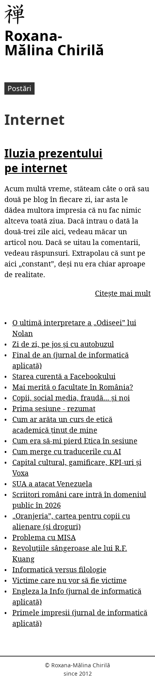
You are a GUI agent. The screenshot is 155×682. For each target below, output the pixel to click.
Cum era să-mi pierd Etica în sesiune (75, 440)
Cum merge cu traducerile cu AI (66, 451)
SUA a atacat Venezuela (52, 483)
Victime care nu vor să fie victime (69, 580)
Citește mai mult (123, 293)
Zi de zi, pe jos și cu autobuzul (63, 344)
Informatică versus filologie (59, 569)
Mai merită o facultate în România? (72, 387)
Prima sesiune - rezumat (53, 408)
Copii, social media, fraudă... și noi (71, 397)
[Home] (14, 14)
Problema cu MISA (44, 537)
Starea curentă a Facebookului (64, 376)
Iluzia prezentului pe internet (53, 160)
